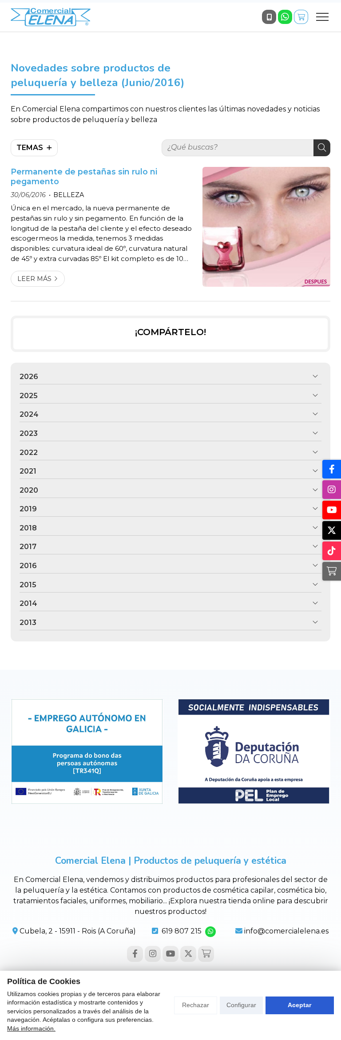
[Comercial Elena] (51, 17)
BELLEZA (68, 195)
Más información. (31, 1028)
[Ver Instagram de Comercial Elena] (153, 954)
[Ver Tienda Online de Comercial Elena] (301, 17)
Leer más (34, 279)
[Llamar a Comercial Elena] (269, 17)
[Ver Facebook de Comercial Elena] (135, 954)
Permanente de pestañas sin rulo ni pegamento (84, 176)
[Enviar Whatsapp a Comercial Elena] (285, 17)
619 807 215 (182, 931)
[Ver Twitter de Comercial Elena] (188, 954)
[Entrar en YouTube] (170, 954)
